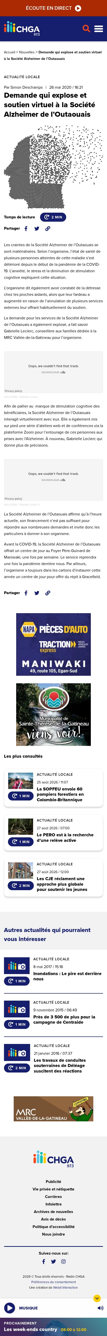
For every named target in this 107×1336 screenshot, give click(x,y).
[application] (100, 1308)
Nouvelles (27, 52)
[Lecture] (9, 1308)
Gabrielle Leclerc (28, 396)
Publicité (53, 1181)
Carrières (53, 1196)
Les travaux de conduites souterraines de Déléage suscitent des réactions (60, 1065)
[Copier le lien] (48, 229)
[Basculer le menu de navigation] (98, 29)
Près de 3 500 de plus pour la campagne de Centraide (64, 1019)
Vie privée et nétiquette (53, 1189)
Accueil (9, 52)
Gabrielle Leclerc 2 (29, 504)
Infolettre (54, 1204)
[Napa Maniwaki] (53, 644)
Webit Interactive (65, 1288)
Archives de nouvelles (53, 1211)
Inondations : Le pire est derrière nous (67, 976)
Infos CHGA (10, 396)
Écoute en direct (49, 8)
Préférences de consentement (53, 1282)
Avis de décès (53, 1219)
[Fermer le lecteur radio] (97, 1298)
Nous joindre (53, 1234)
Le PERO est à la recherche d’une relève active (65, 837)
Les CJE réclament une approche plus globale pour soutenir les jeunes (62, 884)
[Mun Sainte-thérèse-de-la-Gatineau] (53, 714)
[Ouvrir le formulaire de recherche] (86, 29)
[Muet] (100, 1308)
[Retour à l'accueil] (41, 29)
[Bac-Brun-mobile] (53, 1108)
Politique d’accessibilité (54, 1226)
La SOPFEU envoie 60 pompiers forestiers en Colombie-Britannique (60, 794)
